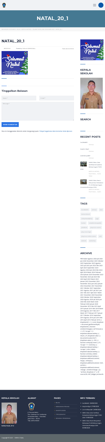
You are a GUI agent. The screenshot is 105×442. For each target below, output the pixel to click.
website (83, 241)
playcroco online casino (88, 236)
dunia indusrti (85, 214)
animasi (94, 210)
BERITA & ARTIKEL (94, 171)
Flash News (92, 174)
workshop (92, 241)
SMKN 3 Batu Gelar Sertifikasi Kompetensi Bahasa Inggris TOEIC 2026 (92, 415)
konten (83, 223)
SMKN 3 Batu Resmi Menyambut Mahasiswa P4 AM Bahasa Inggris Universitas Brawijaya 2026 (91, 423)
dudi (101, 210)
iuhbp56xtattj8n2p (86, 219)
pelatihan (84, 227)
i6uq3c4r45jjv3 (86, 406)
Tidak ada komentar (68, 48)
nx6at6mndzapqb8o (95, 223)
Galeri (99, 192)
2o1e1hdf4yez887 (87, 409)
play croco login (86, 232)
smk (100, 236)
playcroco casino (95, 227)
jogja (97, 219)
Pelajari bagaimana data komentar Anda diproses (55, 131)
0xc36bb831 (85, 210)
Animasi (91, 144)
